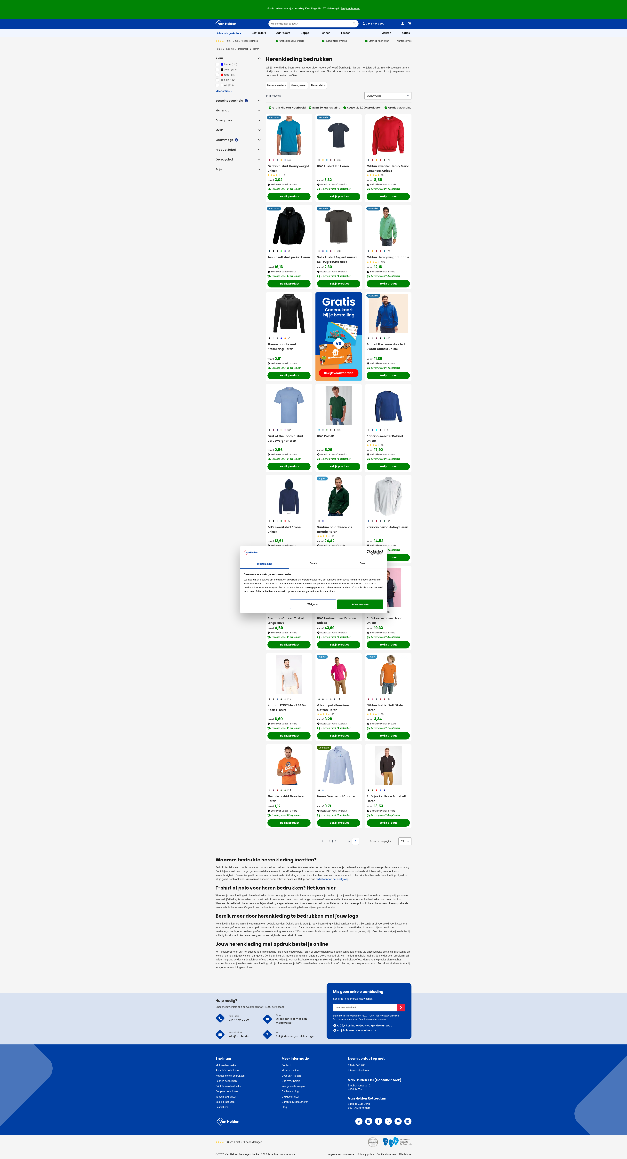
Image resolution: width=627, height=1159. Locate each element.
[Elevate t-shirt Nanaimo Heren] (289, 765)
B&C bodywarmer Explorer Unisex (336, 620)
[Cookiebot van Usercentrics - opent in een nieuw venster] (369, 552)
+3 (289, 338)
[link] (318, 841)
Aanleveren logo (291, 1091)
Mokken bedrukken (226, 1065)
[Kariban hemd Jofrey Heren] (388, 496)
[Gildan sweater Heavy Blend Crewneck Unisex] (388, 135)
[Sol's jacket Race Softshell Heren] (388, 765)
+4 (338, 699)
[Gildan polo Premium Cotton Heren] (338, 674)
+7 (388, 429)
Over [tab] (362, 563)
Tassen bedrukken (226, 1096)
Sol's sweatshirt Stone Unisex (284, 529)
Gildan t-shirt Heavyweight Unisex (288, 168)
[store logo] (264, 1121)
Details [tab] (314, 563)
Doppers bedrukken (227, 1091)
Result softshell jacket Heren (288, 257)
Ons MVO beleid (291, 1081)
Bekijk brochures (225, 1101)
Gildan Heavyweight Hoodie (388, 257)
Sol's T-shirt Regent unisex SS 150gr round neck (337, 259)
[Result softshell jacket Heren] (289, 226)
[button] (259, 58)
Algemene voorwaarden (341, 1154)
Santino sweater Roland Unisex (385, 438)
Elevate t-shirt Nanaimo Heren (285, 798)
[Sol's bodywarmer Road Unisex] (388, 587)
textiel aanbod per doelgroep (332, 879)
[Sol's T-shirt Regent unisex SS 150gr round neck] (338, 226)
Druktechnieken (290, 1096)
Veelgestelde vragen (293, 1086)
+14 (289, 790)
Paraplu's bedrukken (227, 1070)
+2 (388, 612)
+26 (388, 251)
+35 (339, 160)
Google (362, 1019)
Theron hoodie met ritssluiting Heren (281, 346)
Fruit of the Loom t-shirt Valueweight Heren (285, 438)
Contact (286, 1065)
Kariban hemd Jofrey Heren (387, 527)
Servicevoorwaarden (343, 1019)
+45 (289, 160)
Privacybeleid (386, 1015)
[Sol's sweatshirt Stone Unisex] (289, 496)
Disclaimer (405, 1154)
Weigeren (312, 604)
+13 (388, 338)
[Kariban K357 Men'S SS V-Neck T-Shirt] (289, 674)
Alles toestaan (360, 604)
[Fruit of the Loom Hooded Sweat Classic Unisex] (388, 313)
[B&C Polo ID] (338, 405)
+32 (388, 699)
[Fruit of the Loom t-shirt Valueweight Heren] (289, 405)
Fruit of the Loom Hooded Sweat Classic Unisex (386, 346)
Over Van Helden (291, 1075)
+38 (339, 251)
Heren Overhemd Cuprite (336, 796)
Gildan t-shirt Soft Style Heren (385, 707)
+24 (388, 521)
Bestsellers (222, 1107)
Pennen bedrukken (226, 1081)
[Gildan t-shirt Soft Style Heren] (388, 674)
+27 (289, 429)
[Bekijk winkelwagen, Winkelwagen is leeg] (409, 23)
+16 (289, 699)
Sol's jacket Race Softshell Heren (386, 798)
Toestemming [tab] (264, 563)
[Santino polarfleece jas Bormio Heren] (338, 496)
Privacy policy (366, 1154)
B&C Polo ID (325, 436)
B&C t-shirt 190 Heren (333, 166)
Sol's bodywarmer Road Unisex (384, 620)
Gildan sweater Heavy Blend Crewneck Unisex (388, 168)
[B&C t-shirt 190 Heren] (338, 135)
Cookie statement (387, 1154)
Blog (284, 1107)
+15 (339, 429)
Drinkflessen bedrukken (229, 1086)
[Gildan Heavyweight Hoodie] (388, 226)
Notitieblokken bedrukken (230, 1075)
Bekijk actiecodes (350, 8)
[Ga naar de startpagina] (226, 23)
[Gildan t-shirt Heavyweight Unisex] (289, 135)
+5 (289, 251)
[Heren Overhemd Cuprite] (338, 765)
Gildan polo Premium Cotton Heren (333, 707)
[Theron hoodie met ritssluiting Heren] (289, 313)
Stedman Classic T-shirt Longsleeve (286, 620)
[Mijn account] (402, 23)
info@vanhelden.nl (359, 1070)
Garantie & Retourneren (295, 1101)
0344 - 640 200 (375, 23)
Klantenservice (404, 41)
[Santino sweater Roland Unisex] (388, 405)
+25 (388, 160)
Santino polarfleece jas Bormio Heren (334, 529)
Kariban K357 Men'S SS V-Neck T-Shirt (286, 707)
